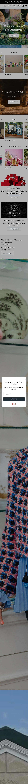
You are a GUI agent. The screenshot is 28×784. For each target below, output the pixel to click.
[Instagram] (15, 404)
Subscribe (14, 399)
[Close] (24, 379)
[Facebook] (12, 404)
